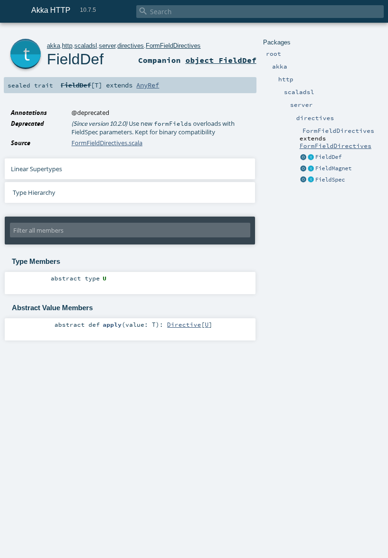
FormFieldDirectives (335, 145)
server (107, 45)
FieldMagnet (333, 168)
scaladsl (85, 45)
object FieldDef (220, 60)
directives (130, 45)
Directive (184, 324)
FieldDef (328, 157)
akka (53, 45)
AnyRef (147, 85)
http (67, 45)
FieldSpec (330, 179)
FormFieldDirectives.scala (106, 143)
